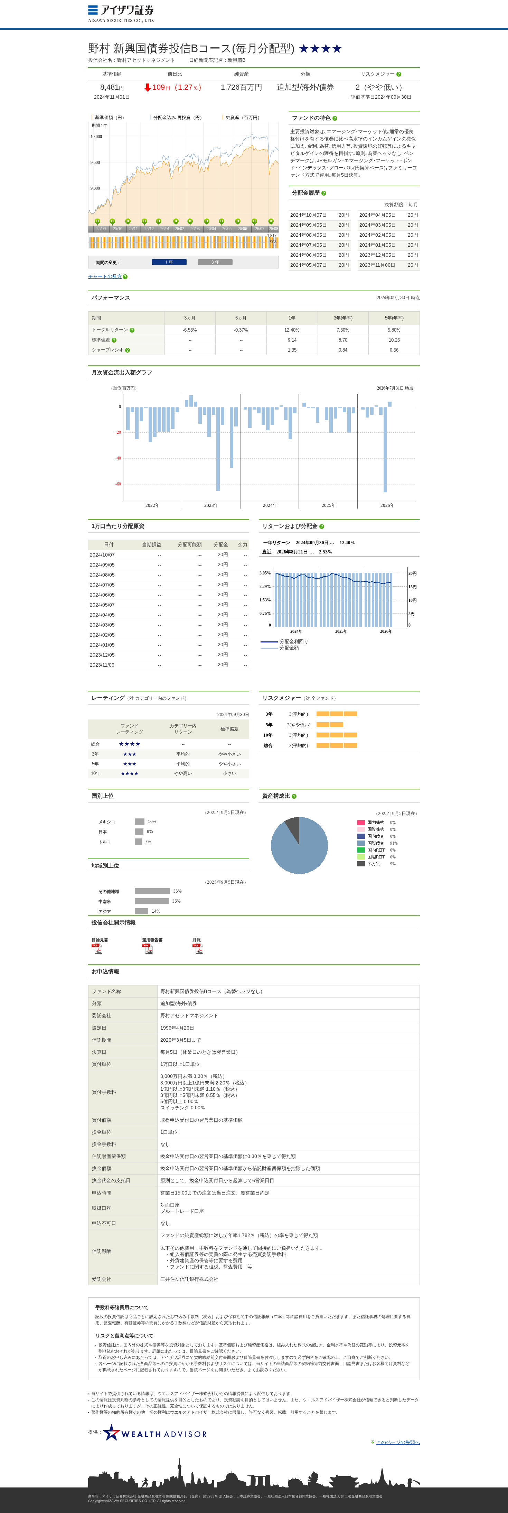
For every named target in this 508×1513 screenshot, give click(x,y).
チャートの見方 (105, 276)
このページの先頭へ (398, 1442)
